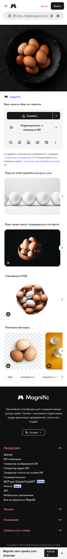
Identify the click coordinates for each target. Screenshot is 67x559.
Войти (57, 6)
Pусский (33, 432)
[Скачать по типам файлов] (56, 115)
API (6, 490)
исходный (25, 32)
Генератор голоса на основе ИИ (23, 472)
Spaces (8, 454)
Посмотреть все (41, 173)
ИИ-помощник (12, 459)
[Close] (62, 553)
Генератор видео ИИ (16, 468)
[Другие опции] (55, 142)
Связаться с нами (17, 530)
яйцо (10, 376)
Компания (11, 520)
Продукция (12, 448)
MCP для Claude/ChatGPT (24, 481)
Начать (9, 509)
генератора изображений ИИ (20, 157)
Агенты (12, 486)
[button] (33, 432)
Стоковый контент (14, 477)
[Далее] (62, 196)
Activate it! (51, 553)
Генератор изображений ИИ (21, 463)
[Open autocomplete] (8, 15)
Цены (44, 6)
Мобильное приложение (19, 495)
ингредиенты (28, 376)
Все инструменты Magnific (20, 499)
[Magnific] (33, 398)
